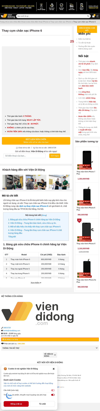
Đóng (44, 215)
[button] (53, 369)
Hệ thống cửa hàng (11, 339)
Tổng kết (12, 237)
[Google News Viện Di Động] (61, 393)
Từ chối (42, 404)
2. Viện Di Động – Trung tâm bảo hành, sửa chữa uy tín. (32, 223)
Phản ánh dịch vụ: (14, 344)
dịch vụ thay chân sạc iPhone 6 (33, 206)
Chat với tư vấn (24, 148)
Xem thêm (35, 283)
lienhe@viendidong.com (11, 330)
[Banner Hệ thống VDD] (50, 6)
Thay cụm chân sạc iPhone (60, 22)
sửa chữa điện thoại (17, 22)
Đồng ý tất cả (16, 404)
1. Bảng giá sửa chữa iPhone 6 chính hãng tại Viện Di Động (34, 220)
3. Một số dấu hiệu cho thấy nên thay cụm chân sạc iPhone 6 (34, 227)
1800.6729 (7, 328)
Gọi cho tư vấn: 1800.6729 (45, 148)
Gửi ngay (55, 156)
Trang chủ (4, 22)
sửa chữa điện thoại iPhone (37, 22)
